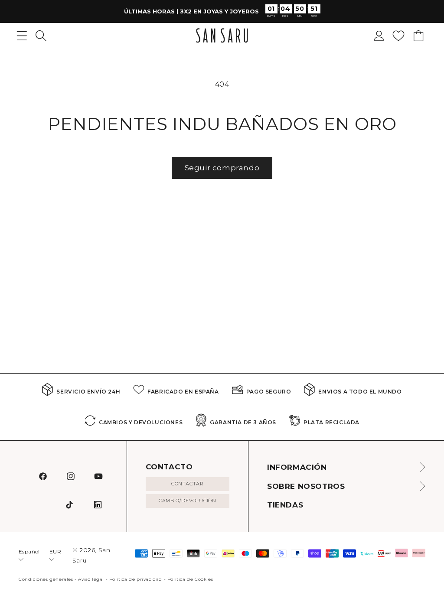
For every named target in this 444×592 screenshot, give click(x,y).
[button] (41, 35)
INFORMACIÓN (297, 467)
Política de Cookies (190, 579)
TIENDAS (285, 505)
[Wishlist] (398, 35)
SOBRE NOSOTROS (306, 486)
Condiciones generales (46, 579)
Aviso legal (91, 579)
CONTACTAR (187, 484)
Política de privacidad (135, 579)
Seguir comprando (222, 167)
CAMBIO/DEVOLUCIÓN (187, 501)
